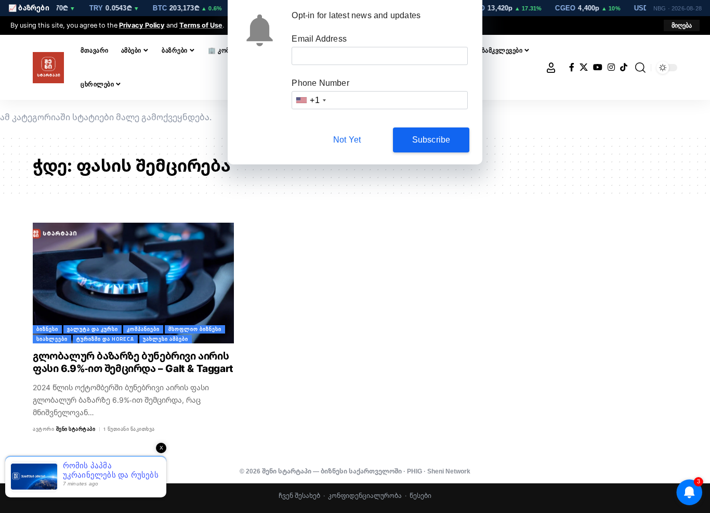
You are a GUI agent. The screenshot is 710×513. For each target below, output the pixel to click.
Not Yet (347, 139)
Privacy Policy (142, 25)
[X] (583, 67)
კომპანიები (143, 329)
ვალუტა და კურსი (92, 329)
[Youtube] (597, 67)
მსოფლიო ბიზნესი (194, 329)
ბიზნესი (47, 329)
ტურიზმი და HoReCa (105, 339)
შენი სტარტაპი (76, 429)
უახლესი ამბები (165, 339)
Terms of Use (200, 25)
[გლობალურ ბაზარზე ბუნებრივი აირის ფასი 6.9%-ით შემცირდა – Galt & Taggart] (133, 283)
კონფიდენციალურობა (365, 495)
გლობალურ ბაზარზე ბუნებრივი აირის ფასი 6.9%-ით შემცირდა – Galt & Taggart (133, 362)
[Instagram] (611, 67)
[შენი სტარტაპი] (48, 67)
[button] (682, 25)
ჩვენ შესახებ (299, 495)
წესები (420, 495)
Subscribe (431, 139)
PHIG (414, 471)
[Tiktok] (623, 67)
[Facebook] (572, 67)
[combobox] (310, 100)
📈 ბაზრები (28, 7)
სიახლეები (52, 339)
